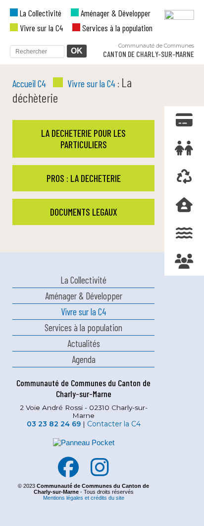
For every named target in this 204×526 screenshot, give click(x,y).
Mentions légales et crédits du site (83, 498)
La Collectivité (39, 12)
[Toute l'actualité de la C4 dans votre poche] (83, 452)
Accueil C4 (29, 83)
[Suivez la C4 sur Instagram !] (100, 472)
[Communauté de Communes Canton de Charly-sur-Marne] (169, 35)
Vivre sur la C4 (40, 27)
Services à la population (116, 27)
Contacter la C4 (114, 423)
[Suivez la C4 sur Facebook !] (68, 472)
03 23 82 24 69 (54, 423)
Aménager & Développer (115, 12)
